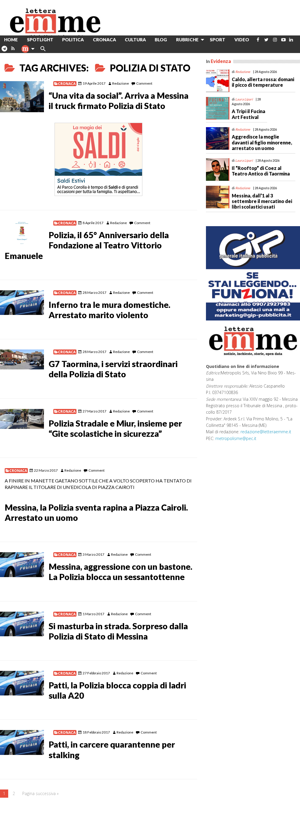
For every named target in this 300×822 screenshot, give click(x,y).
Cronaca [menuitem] (104, 39)
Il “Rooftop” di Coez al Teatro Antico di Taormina (261, 170)
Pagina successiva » (40, 793)
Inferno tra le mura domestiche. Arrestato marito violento (109, 310)
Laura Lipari (244, 99)
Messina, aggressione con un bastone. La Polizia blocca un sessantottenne (120, 572)
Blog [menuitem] (161, 39)
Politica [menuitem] (73, 39)
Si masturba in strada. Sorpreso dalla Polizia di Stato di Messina (118, 631)
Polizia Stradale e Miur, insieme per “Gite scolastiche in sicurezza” (115, 428)
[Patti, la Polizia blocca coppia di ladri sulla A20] (22, 683)
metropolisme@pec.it (235, 438)
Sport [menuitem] (217, 39)
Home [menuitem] (11, 39)
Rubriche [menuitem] (187, 39)
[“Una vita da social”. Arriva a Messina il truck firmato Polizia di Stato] (22, 96)
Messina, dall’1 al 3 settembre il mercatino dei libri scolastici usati (262, 201)
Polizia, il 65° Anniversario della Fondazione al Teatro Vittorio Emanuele (87, 245)
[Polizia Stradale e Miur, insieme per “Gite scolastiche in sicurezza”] (22, 419)
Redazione (120, 83)
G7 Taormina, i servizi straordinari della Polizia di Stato (113, 369)
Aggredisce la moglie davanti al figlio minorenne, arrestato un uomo (262, 142)
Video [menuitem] (241, 39)
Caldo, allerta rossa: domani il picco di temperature (263, 82)
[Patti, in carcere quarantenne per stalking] (22, 742)
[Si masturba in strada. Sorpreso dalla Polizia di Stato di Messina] (22, 624)
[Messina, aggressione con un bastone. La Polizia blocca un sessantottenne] (22, 564)
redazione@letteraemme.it (266, 431)
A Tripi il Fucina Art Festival (248, 114)
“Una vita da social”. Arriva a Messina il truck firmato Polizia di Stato (118, 101)
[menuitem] (258, 39)
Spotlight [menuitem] (40, 39)
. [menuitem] (4, 50)
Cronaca (67, 83)
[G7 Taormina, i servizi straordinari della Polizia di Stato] (22, 359)
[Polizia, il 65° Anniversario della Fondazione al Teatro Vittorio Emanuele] (22, 233)
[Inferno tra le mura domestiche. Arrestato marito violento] (22, 302)
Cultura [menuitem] (135, 39)
